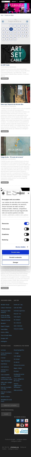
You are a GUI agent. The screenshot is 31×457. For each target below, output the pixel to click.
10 (18, 29)
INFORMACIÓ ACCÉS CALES (6, 400)
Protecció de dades (10, 439)
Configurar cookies (21, 439)
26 (26, 35)
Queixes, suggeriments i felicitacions (18, 385)
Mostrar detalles (21, 247)
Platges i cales (6, 346)
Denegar (15, 262)
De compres (17, 320)
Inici (2, 15)
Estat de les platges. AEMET (6, 392)
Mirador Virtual (5, 304)
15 (11, 32)
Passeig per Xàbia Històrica (5, 311)
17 (18, 32)
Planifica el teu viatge (21, 346)
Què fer (16, 300)
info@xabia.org (14, 447)
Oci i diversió (17, 323)
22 (11, 35)
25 (22, 35)
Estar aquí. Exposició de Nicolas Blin (12, 104)
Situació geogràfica (19, 350)
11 (22, 29)
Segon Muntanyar (5, 361)
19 (26, 32)
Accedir (6, 414)
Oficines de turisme (19, 365)
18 (22, 32)
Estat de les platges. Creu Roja (6, 388)
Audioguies (4, 341)
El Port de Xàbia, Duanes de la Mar (5, 316)
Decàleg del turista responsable (19, 375)
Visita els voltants (18, 329)
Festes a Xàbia (5, 332)
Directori (16, 371)
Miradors (3, 323)
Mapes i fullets (18, 368)
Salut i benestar (18, 326)
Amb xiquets (17, 317)
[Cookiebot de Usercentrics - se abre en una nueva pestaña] (18, 193)
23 (15, 35)
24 (18, 35)
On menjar (17, 359)
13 (3, 32)
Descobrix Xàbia (6, 300)
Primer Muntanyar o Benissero (6, 354)
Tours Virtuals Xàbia (6, 335)
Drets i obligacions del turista (19, 380)
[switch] (26, 229)
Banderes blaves (5, 396)
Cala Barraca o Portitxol (5, 370)
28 (7, 39)
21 (7, 35)
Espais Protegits (5, 326)
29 (11, 39)
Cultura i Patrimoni (6, 307)
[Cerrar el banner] (28, 193)
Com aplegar (17, 356)
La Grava (3, 350)
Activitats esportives (19, 311)
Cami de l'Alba (18, 307)
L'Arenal (3, 358)
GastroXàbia (4, 329)
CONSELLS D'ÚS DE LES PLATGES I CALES (6, 378)
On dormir (17, 362)
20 (3, 35)
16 (15, 32)
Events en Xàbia (9, 15)
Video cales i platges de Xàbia (6, 383)
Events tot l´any (18, 304)
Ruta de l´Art (17, 314)
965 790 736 (5, 447)
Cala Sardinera (5, 367)
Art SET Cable (5, 65)
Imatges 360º (4, 338)
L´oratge (16, 353)
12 (26, 29)
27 (3, 39)
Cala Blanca (4, 364)
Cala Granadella (5, 374)
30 (15, 39)
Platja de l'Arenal (5, 320)
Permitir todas (15, 252)
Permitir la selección (15, 257)
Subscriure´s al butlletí (10, 405)
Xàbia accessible (18, 390)
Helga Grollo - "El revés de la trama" (12, 157)
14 (7, 32)
